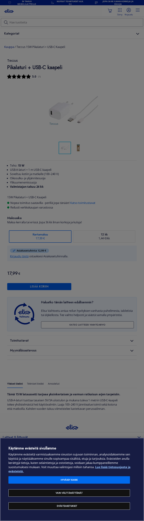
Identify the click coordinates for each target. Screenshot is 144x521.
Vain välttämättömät (69, 493)
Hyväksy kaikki (69, 480)
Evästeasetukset (67, 506)
